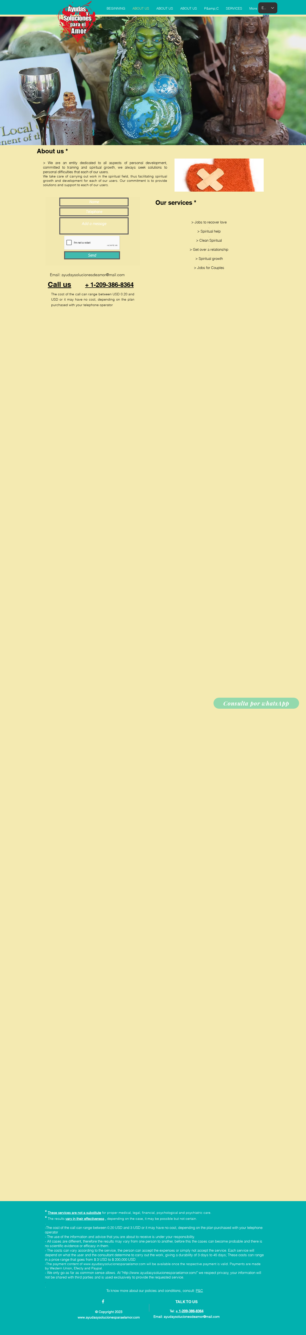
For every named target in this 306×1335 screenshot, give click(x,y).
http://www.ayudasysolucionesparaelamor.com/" (160, 1272)
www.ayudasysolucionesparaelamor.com (114, 1264)
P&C (199, 1290)
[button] (266, 16)
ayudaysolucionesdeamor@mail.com (93, 274)
